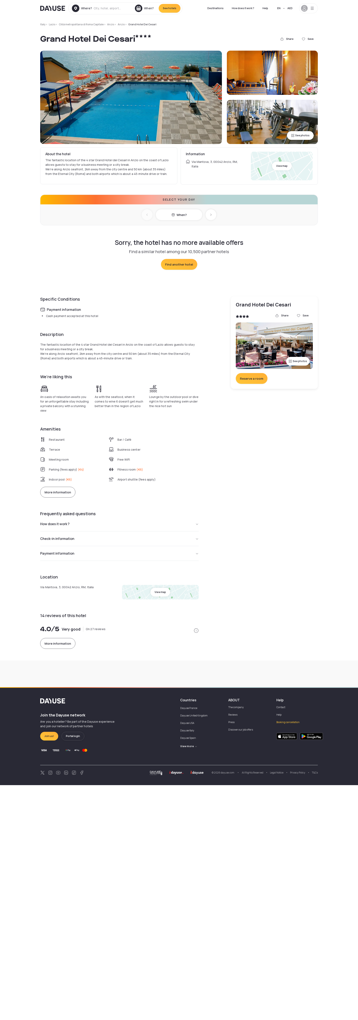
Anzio (110, 24)
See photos (302, 135)
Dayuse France (188, 708)
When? (182, 215)
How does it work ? (243, 8)
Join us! (49, 736)
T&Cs (315, 772)
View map (282, 166)
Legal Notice (276, 772)
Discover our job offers (240, 729)
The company (236, 707)
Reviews (232, 714)
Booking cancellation (288, 722)
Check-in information (57, 538)
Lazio (52, 24)
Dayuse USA (187, 723)
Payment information (57, 553)
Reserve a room (251, 378)
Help (265, 8)
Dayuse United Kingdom (194, 715)
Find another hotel (179, 264)
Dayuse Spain (188, 738)
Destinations (215, 8)
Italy (42, 24)
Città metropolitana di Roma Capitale (81, 24)
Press (231, 722)
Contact (280, 707)
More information (58, 492)
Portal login (73, 736)
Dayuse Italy (187, 730)
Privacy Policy (297, 772)
